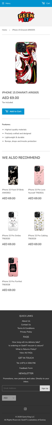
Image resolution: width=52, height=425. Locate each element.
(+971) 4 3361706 (27, 363)
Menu (8, 3)
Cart (48, 3)
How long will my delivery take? (26, 342)
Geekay (43, 420)
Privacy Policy (26, 332)
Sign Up (45, 388)
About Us (26, 321)
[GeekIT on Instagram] (25, 409)
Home (4, 30)
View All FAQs (26, 352)
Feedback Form (26, 368)
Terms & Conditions (26, 328)
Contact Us (26, 324)
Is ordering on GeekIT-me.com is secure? (26, 345)
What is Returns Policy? (26, 349)
